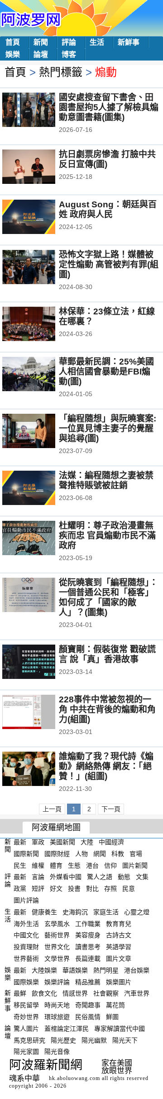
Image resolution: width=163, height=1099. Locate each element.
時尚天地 (57, 1005)
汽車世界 (136, 993)
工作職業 (88, 923)
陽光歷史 (63, 1039)
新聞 (41, 42)
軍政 (38, 842)
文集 (142, 876)
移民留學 (26, 1005)
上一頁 (52, 809)
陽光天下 (125, 1039)
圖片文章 (118, 958)
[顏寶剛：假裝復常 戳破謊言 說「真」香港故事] (41, 663)
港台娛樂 (136, 970)
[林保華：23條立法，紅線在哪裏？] (41, 325)
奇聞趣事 (88, 1005)
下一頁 (110, 809)
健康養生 (44, 912)
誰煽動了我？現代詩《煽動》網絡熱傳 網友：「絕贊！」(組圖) (106, 766)
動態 (124, 876)
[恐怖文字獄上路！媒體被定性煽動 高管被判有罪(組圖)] (41, 268)
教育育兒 (118, 923)
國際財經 (57, 853)
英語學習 (118, 946)
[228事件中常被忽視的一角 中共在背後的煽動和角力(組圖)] (41, 713)
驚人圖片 (26, 1028)
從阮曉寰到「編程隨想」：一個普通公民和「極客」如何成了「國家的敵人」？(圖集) (108, 597)
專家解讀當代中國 (119, 1028)
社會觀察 (106, 993)
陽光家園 (26, 1051)
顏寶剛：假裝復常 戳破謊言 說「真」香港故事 (107, 654)
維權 (38, 865)
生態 (74, 865)
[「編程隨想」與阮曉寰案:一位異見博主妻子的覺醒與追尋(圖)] (41, 432)
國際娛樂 (26, 981)
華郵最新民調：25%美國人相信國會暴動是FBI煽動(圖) (106, 371)
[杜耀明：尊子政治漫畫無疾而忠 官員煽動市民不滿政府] (41, 539)
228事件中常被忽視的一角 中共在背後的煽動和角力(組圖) (107, 709)
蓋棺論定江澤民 (66, 1028)
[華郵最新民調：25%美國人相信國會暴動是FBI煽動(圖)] (41, 375)
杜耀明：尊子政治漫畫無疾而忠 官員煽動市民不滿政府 (107, 535)
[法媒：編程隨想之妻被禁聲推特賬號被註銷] (41, 489)
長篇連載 (88, 958)
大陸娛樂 (44, 970)
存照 (110, 888)
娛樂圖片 (118, 981)
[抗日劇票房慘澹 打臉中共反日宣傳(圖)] (41, 168)
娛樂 (12, 54)
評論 (69, 42)
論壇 (41, 54)
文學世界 (57, 958)
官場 (135, 853)
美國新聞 (62, 842)
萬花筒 (115, 1005)
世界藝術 (26, 958)
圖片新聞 (135, 865)
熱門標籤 (60, 72)
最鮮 (20, 993)
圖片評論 (26, 900)
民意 (128, 888)
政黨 (20, 888)
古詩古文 (118, 935)
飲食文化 (44, 993)
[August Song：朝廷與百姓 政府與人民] (41, 218)
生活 (97, 42)
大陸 (87, 842)
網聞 (99, 853)
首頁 (12, 42)
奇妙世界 (26, 1016)
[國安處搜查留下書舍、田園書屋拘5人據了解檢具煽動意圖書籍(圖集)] (41, 111)
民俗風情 (88, 1016)
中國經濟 (111, 842)
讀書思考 (88, 946)
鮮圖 (112, 1016)
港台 (92, 865)
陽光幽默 (94, 1039)
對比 (92, 888)
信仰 (110, 865)
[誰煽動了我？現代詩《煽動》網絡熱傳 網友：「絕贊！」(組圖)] (41, 770)
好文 (56, 888)
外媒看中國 (66, 876)
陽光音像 (57, 1051)
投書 (74, 888)
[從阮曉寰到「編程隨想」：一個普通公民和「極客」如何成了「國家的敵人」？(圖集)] (41, 596)
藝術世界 (57, 935)
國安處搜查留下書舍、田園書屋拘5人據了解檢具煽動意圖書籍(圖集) (108, 107)
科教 (117, 853)
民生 (20, 865)
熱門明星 (106, 970)
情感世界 (75, 993)
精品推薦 (88, 981)
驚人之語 (99, 876)
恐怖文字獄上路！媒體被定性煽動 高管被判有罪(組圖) (108, 264)
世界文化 (57, 946)
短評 (38, 888)
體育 (56, 865)
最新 (20, 842)
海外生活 (26, 923)
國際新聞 (26, 853)
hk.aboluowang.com (74, 1078)
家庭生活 (106, 912)
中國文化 (26, 935)
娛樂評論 (57, 981)
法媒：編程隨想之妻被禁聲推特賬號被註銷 (106, 480)
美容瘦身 (88, 935)
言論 (38, 876)
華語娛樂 (75, 970)
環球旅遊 (57, 1016)
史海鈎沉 (75, 912)
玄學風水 (57, 923)
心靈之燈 (136, 912)
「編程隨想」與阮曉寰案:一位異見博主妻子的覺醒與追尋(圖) (107, 428)
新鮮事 (128, 42)
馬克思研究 (29, 1039)
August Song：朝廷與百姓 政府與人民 (108, 209)
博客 (69, 54)
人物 (81, 853)
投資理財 (26, 946)
